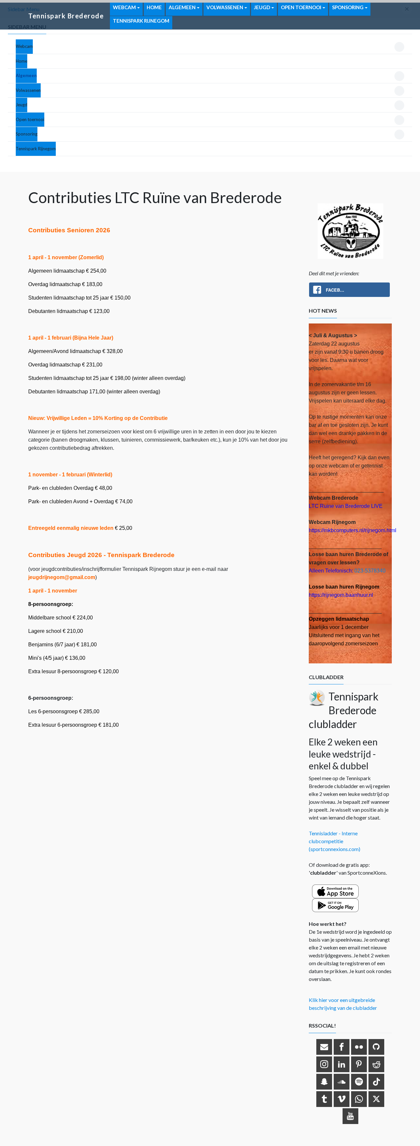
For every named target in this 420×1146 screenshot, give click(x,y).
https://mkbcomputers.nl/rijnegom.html (352, 530)
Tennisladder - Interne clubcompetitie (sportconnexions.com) (334, 841)
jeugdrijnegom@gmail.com (61, 577)
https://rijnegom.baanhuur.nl (341, 595)
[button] (24, 46)
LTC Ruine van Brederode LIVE (346, 506)
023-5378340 (370, 570)
